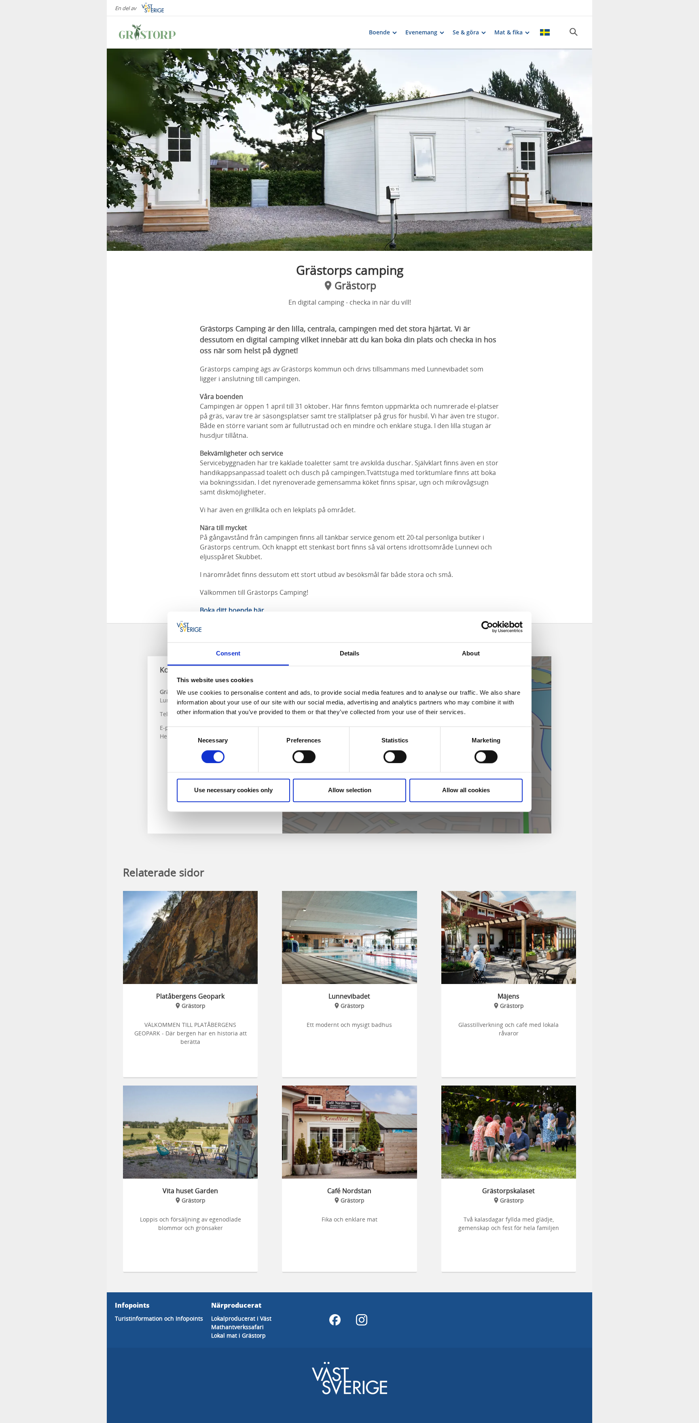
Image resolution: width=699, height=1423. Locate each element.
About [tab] (471, 653)
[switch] (304, 756)
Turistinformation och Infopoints (159, 1318)
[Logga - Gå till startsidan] (147, 32)
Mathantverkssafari (237, 1327)
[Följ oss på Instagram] (361, 1319)
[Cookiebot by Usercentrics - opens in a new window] (487, 627)
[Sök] (573, 32)
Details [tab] (350, 653)
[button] (349, 150)
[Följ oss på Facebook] (335, 1319)
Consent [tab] (228, 653)
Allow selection (349, 790)
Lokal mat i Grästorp (238, 1335)
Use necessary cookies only (233, 790)
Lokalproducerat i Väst (241, 1318)
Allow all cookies (466, 790)
